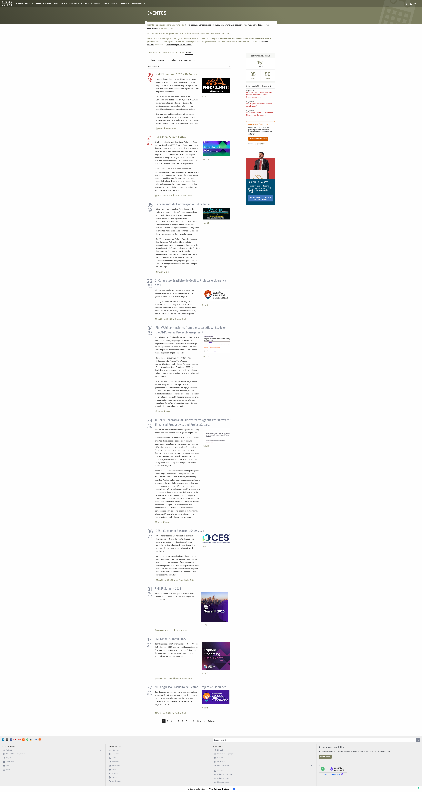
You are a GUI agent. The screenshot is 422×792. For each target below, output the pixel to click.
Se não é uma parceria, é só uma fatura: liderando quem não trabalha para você (259, 94)
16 (204, 721)
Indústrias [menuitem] (40, 4)
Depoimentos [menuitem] (125, 4)
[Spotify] (27, 739)
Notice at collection (196, 789)
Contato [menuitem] (220, 770)
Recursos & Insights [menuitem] (23, 4)
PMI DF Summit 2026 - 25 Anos (175, 74)
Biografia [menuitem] (220, 750)
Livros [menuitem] (105, 4)
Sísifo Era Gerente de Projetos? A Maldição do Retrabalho (259, 114)
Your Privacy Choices (219, 789)
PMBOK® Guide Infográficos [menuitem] (15, 754)
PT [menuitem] (418, 4)
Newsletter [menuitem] (221, 762)
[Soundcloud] (23, 739)
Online (181, 52)
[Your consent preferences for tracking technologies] (418, 788)
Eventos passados (170, 52)
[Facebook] (11, 739)
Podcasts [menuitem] (9, 750)
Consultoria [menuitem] (52, 4)
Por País (189, 52)
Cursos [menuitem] (63, 4)
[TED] (19, 739)
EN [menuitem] (415, 4)
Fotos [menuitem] (8, 769)
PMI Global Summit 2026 (171, 137)
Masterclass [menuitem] (85, 4)
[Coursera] (35, 739)
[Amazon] (31, 739)
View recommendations (258, 139)
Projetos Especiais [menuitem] (223, 766)
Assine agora (325, 757)
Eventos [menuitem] (220, 758)
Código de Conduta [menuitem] (223, 782)
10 (198, 721)
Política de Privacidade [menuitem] (225, 774)
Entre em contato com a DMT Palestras (260, 198)
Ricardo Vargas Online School (179, 44)
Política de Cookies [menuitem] (223, 778)
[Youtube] (15, 739)
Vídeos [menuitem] (8, 766)
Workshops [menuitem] (73, 4)
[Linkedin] (3, 739)
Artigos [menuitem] (8, 758)
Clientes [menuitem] (114, 4)
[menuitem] (406, 3)
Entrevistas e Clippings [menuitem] (225, 754)
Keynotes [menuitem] (97, 4)
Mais (204, 96)
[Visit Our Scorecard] (333, 770)
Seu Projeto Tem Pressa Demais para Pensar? (259, 105)
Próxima (211, 721)
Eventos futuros (154, 52)
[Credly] (39, 739)
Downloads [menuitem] (10, 762)
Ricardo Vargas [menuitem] (138, 4)
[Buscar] (418, 740)
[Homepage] (7, 5)
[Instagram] (7, 739)
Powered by (252, 144)
